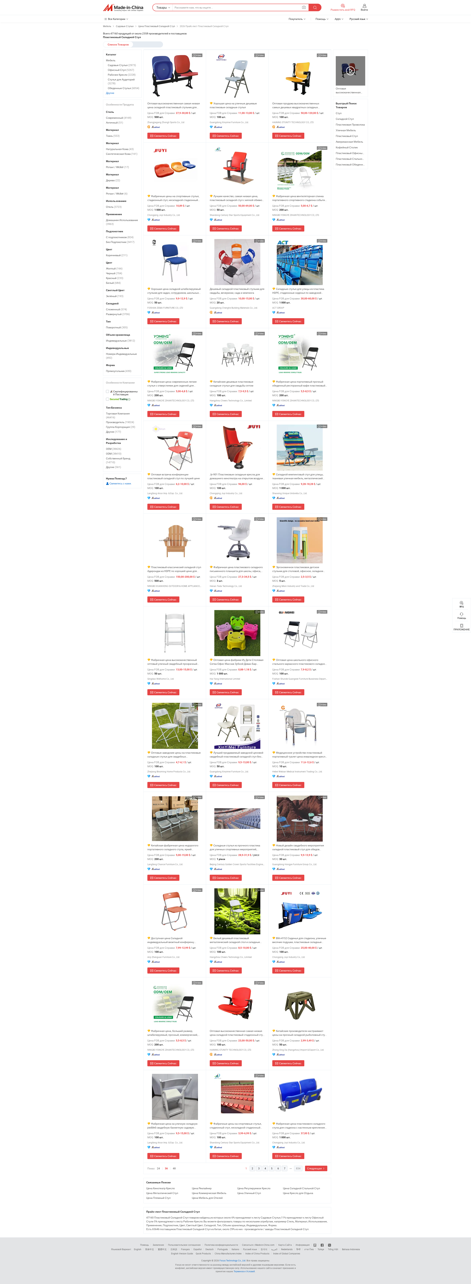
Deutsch (210, 1249)
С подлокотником (120, 237)
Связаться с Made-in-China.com (258, 1244)
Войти (364, 9)
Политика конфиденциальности (221, 1244)
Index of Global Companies (286, 1253)
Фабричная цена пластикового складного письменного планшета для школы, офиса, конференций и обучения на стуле (236, 569)
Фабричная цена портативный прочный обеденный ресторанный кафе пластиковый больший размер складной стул (298, 383)
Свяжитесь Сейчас (165, 135)
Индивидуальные (120, 340)
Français (185, 1249)
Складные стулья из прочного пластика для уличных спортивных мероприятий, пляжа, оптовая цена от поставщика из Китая (236, 847)
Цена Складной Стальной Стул (301, 1188)
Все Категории (116, 19)
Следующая (314, 1168)
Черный (114, 273)
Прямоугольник (118, 371)
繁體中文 (162, 1249)
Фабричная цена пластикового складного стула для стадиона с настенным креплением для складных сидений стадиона (299, 1125)
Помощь (321, 19)
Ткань (113, 135)
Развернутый (118, 314)
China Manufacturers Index (228, 1253)
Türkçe (321, 1249)
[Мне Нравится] (322, 1244)
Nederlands (287, 1249)
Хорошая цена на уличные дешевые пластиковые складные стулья (233, 105)
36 (166, 1168)
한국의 (264, 1249)
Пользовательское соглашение (184, 1244)
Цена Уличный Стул (249, 1193)
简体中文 (149, 1249)
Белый (113, 283)
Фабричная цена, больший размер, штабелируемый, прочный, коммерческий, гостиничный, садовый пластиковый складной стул (174, 1033)
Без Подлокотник (120, 242)
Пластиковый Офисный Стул (353, 153)
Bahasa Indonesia (351, 1249)
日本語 (174, 1249)
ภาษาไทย (309, 1249)
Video (198, 55)
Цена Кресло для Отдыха (298, 1193)
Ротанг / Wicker (117, 167)
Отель (114, 207)
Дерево (113, 180)
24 (158, 1168)
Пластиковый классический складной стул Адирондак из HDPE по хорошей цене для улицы (174, 569)
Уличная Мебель (346, 130)
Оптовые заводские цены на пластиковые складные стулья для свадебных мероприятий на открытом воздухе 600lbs (174, 754)
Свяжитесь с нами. (120, 483)
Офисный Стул (121, 70)
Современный (118, 117)
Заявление (158, 1244)
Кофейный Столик (347, 147)
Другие (110, 93)
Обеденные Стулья (123, 88)
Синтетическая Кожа (121, 154)
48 (174, 1168)
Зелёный (114, 296)
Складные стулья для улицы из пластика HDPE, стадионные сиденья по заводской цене (298, 291)
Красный (114, 278)
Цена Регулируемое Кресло (253, 1188)
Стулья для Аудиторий (121, 81)
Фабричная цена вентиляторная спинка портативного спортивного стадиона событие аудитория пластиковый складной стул (299, 198)
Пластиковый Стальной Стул (353, 158)
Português (222, 1249)
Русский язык (250, 1249)
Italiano (235, 1249)
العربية (274, 1249)
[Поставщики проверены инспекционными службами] (122, 393)
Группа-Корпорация (120, 427)
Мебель (110, 60)
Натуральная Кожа (120, 149)
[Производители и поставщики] (123, 7)
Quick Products (203, 1253)
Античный (114, 122)
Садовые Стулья (122, 65)
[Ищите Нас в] (329, 1244)
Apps (338, 19)
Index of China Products (257, 1253)
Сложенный (116, 309)
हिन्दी (298, 1249)
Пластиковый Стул (347, 136)
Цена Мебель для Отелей (207, 1198)
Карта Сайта (285, 1244)
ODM (113, 453)
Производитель (120, 422)
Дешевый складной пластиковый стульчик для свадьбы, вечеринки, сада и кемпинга (237, 290)
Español (198, 1249)
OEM (113, 449)
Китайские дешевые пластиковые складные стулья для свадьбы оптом (231, 383)
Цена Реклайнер (202, 1188)
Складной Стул (345, 119)
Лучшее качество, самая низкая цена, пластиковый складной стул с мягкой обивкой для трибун (237, 198)
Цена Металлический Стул (162, 1193)
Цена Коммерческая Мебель (209, 1193)
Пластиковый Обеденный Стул (354, 164)
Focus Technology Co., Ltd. (232, 1260)
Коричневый (117, 255)
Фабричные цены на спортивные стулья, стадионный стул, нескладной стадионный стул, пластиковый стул (173, 198)
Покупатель (296, 19)
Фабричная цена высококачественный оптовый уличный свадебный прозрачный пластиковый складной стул (172, 662)
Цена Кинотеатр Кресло (160, 1188)
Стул (338, 113)
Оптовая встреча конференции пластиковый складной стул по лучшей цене (173, 476)
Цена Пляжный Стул (158, 1198)
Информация (303, 1244)
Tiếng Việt (333, 1249)
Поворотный (117, 327)
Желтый (114, 268)
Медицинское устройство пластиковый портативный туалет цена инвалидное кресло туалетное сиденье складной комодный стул (299, 754)
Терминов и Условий (244, 1271)
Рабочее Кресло (122, 74)
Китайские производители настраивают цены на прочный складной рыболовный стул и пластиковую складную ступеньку (299, 1033)
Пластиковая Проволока (350, 124)
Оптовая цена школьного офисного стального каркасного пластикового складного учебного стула (299, 662)
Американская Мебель (349, 141)
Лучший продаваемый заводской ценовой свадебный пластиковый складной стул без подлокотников (236, 754)
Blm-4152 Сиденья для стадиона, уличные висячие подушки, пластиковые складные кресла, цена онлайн (299, 940)
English (137, 1249)
